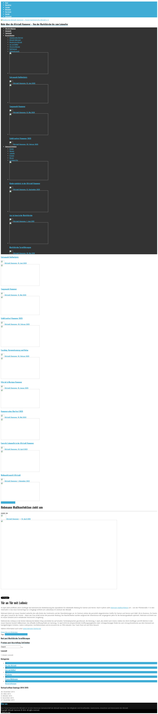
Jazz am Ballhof (10, 670)
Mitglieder (8, 674)
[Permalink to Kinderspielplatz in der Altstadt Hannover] (28, 179)
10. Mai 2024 (22, 417)
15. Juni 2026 (30, 83)
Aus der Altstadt (10, 665)
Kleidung (7, 634)
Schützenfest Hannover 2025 (20, 138)
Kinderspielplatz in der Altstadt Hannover (24, 183)
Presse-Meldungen (11, 679)
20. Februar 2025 (32, 144)
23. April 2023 (23, 449)
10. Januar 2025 (23, 388)
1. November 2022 (24, 481)
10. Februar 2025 (23, 356)
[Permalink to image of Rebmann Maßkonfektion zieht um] (59, 589)
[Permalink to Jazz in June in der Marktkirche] (28, 211)
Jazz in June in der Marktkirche (20, 215)
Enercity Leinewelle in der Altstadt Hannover (17, 443)
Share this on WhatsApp (9, 632)
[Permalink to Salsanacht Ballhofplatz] (28, 73)
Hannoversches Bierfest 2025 (12, 411)
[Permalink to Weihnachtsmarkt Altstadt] (20, 500)
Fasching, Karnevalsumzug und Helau (14, 350)
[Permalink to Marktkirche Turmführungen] (28, 243)
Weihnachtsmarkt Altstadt (11, 475)
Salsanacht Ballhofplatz (18, 77)
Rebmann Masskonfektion (8, 502)
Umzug (26, 634)
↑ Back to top (5, 712)
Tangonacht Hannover (17, 106)
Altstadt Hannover (19, 83)
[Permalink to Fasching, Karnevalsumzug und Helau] (20, 378)
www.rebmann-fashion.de (32, 629)
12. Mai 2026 (30, 112)
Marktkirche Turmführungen (20, 247)
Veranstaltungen (10, 683)
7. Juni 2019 (30, 221)
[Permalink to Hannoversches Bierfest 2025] (20, 439)
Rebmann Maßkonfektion (119, 608)
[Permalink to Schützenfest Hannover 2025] (28, 134)
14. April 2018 (26, 519)
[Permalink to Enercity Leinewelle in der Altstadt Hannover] (20, 471)
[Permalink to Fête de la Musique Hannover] (20, 407)
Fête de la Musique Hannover (11, 382)
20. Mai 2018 (30, 253)
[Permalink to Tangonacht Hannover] (28, 103)
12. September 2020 (33, 189)
